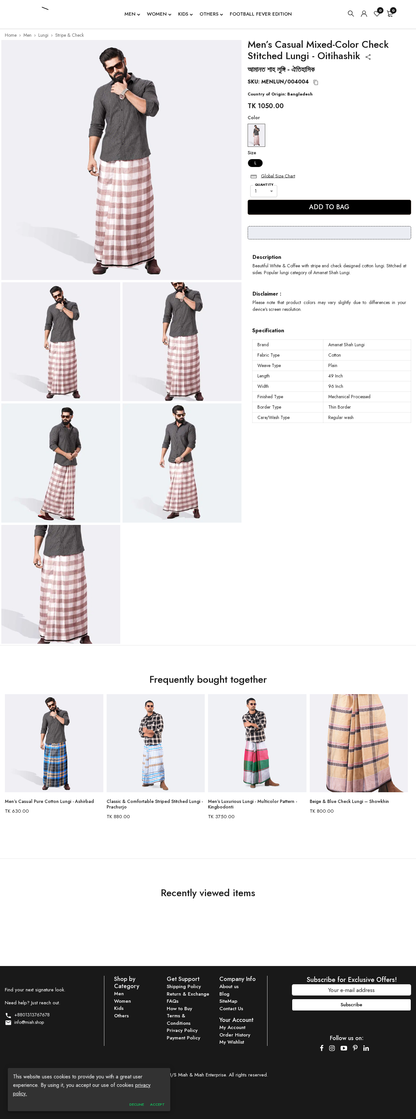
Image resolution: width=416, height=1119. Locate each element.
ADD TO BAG (329, 207)
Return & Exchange (188, 994)
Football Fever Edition (261, 14)
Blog (224, 994)
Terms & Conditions (178, 1019)
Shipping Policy (184, 986)
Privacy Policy (182, 1030)
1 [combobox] (256, 191)
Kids (183, 14)
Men (130, 14)
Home (11, 35)
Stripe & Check (69, 35)
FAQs (172, 1001)
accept (157, 1104)
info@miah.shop (28, 1022)
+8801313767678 (31, 1014)
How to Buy (179, 1008)
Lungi (43, 35)
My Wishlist (231, 1042)
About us (229, 986)
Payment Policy (183, 1037)
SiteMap (228, 1001)
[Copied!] (315, 82)
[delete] (254, 177)
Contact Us (231, 1008)
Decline (136, 1104)
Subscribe (351, 1004)
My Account (232, 1027)
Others (209, 14)
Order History (234, 1034)
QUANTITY (264, 184)
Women (157, 14)
